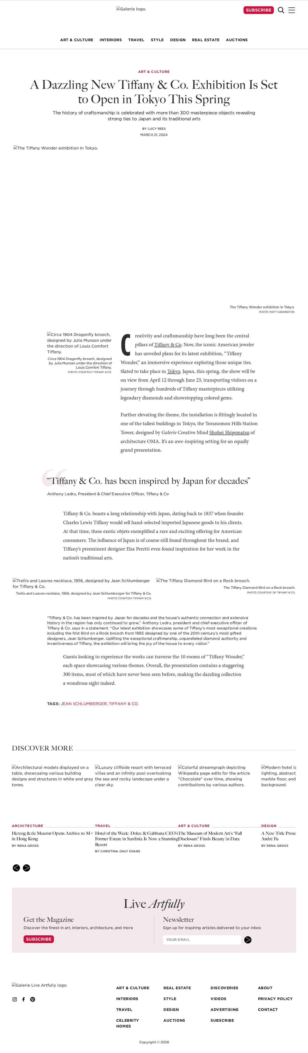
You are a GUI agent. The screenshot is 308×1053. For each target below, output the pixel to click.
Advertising (225, 1010)
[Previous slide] (16, 868)
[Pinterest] (33, 999)
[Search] (281, 10)
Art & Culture (132, 988)
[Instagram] (15, 999)
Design (171, 1010)
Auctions (174, 1020)
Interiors (127, 999)
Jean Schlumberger (84, 703)
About (265, 988)
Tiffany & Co (167, 344)
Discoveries (224, 988)
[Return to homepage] (45, 985)
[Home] (154, 15)
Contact (268, 1010)
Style (169, 999)
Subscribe (258, 10)
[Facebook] (23, 999)
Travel (124, 1010)
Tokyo (173, 371)
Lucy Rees (157, 128)
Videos (218, 999)
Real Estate (177, 988)
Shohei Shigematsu (229, 432)
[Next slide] (26, 868)
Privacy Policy (275, 999)
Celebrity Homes (127, 1023)
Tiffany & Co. (124, 703)
